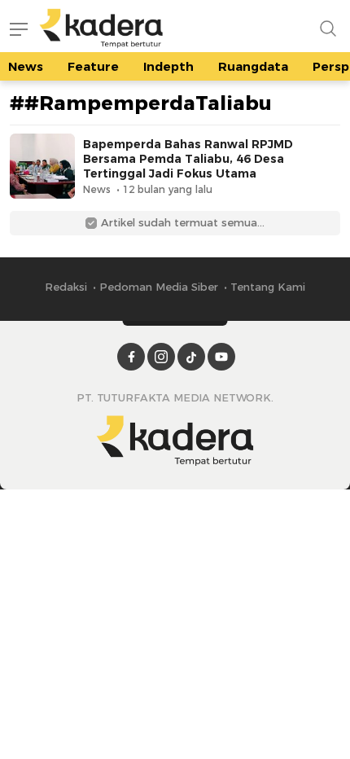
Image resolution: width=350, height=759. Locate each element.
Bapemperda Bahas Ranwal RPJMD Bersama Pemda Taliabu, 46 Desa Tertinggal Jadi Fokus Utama (188, 159)
